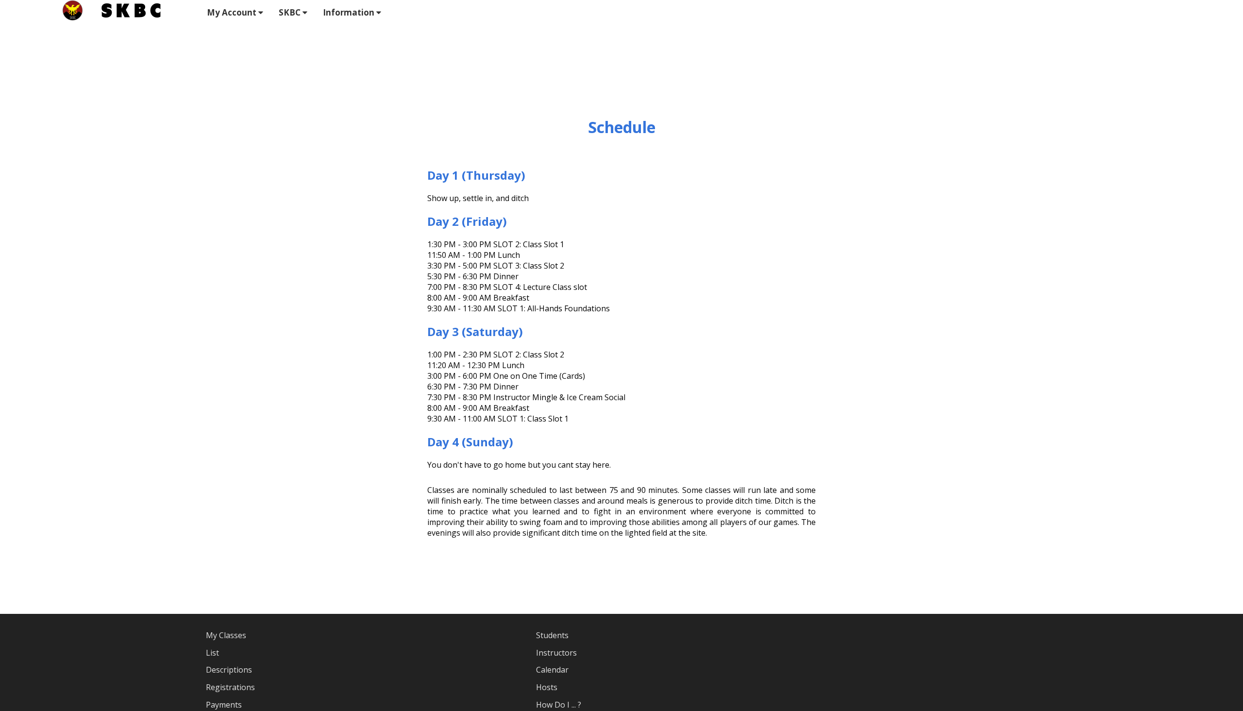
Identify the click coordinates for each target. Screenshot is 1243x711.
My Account (232, 12)
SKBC (290, 12)
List (212, 652)
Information (349, 12)
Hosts (546, 687)
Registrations (230, 687)
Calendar (552, 669)
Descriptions (229, 669)
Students (552, 635)
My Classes (226, 635)
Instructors (556, 652)
